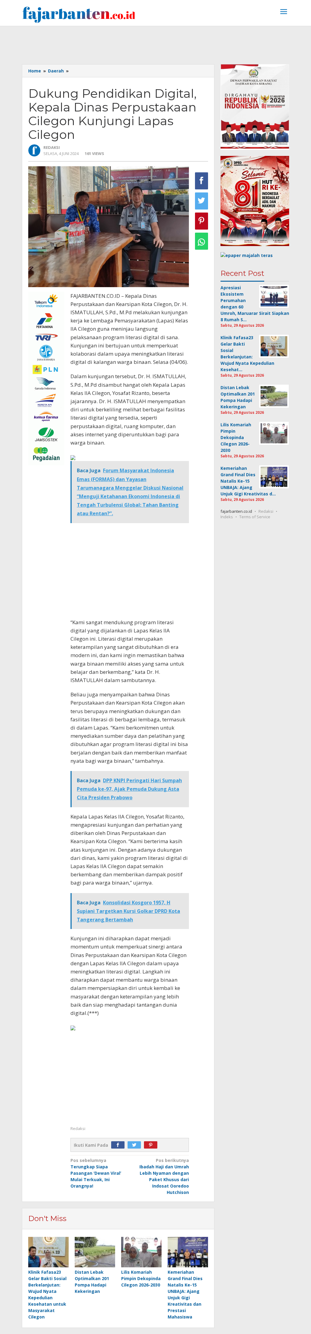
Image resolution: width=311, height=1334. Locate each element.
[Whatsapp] (201, 241)
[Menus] (283, 12)
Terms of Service (254, 516)
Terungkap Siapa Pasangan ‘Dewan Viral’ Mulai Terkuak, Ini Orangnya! (95, 1173)
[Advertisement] (155, 43)
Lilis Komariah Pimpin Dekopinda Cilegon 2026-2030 (141, 1278)
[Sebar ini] (201, 180)
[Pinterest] (152, 1145)
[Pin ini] (201, 221)
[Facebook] (119, 1145)
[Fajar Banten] (78, 14)
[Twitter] (136, 1145)
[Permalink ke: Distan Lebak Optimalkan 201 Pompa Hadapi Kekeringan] (95, 1252)
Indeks (226, 516)
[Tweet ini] (201, 200)
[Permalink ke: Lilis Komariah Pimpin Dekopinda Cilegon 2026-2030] (141, 1252)
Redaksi (265, 511)
